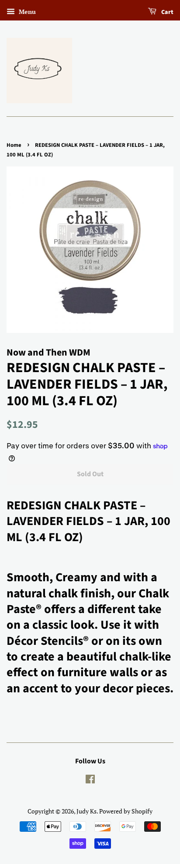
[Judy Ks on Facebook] (90, 780)
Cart (166, 12)
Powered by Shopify (125, 811)
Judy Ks (86, 811)
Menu (26, 11)
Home (14, 145)
